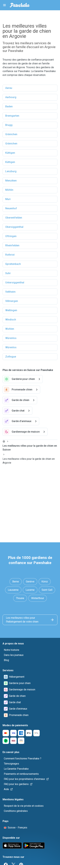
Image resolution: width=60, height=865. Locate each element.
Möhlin (9, 189)
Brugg (8, 125)
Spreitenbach (13, 263)
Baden (9, 106)
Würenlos (10, 338)
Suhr (8, 273)
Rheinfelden (12, 245)
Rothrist (10, 254)
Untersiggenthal (14, 282)
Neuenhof (11, 208)
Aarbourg (10, 97)
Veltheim (10, 291)
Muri (8, 199)
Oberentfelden (13, 217)
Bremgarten (12, 115)
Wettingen (11, 310)
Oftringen (10, 236)
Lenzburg (10, 171)
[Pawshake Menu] (4, 5)
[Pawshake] (20, 5)
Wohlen (9, 328)
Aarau (8, 87)
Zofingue (10, 356)
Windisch (10, 319)
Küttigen (10, 152)
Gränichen (11, 134)
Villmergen (11, 301)
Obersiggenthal (14, 226)
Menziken (11, 180)
